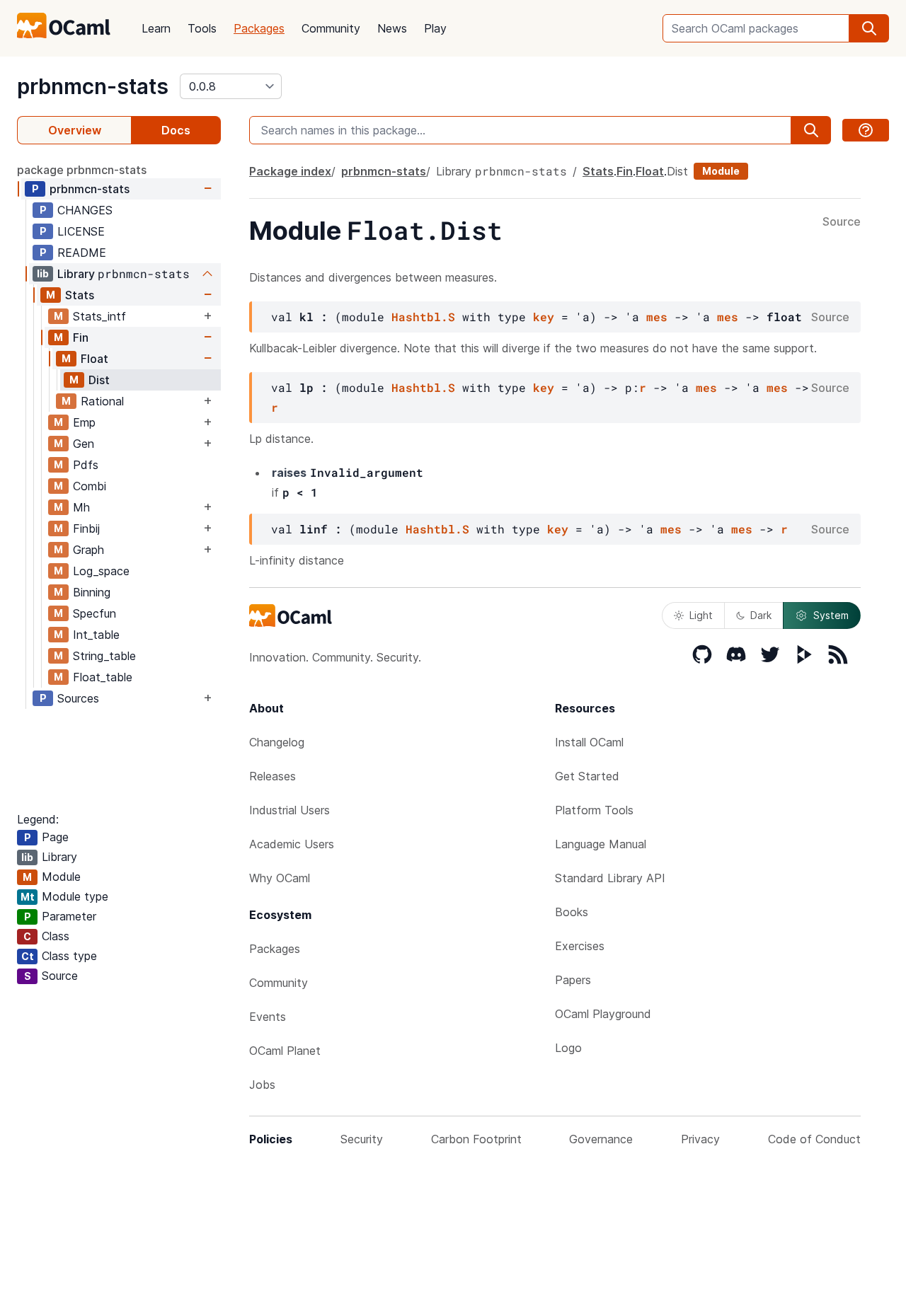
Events (267, 1017)
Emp (84, 422)
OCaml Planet (285, 1051)
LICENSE (81, 231)
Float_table (102, 677)
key (543, 316)
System (831, 615)
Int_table (96, 635)
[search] (869, 28)
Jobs (262, 1084)
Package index (290, 171)
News (392, 28)
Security (361, 1139)
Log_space (101, 571)
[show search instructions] (865, 130)
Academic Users (291, 844)
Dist (99, 380)
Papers (573, 980)
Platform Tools (594, 810)
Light (701, 615)
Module (721, 171)
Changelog (276, 742)
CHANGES (85, 210)
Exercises (579, 946)
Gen (83, 444)
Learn (156, 28)
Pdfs (85, 465)
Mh (81, 507)
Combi (89, 486)
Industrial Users (289, 810)
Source (841, 222)
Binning (91, 592)
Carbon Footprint (476, 1139)
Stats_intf (99, 316)
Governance (601, 1139)
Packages (259, 28)
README (81, 252)
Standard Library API (610, 878)
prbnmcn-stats (92, 86)
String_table (104, 656)
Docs (175, 130)
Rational (102, 401)
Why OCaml (279, 878)
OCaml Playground (603, 1014)
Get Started (587, 776)
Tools (202, 28)
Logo (568, 1048)
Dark (761, 615)
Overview (74, 130)
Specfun (94, 613)
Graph (88, 550)
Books (571, 912)
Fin (80, 337)
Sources (78, 698)
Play (435, 28)
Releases (272, 776)
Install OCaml (589, 742)
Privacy (700, 1139)
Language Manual (600, 844)
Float (94, 359)
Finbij (86, 528)
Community (331, 28)
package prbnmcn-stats (82, 170)
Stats (79, 295)
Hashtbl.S (423, 316)
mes (656, 316)
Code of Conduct (814, 1139)
